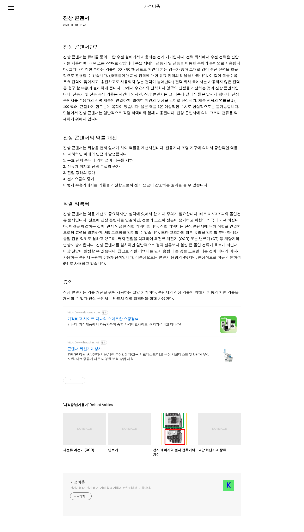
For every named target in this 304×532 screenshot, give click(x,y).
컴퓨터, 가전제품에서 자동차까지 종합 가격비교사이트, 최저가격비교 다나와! (124, 324)
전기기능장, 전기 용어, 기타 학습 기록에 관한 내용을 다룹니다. (110, 487)
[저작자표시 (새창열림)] (87, 380)
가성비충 (152, 6)
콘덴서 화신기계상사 (84, 349)
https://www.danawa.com (83, 312)
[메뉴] (11, 8)
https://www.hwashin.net (83, 342)
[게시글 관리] (80, 380)
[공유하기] (75, 380)
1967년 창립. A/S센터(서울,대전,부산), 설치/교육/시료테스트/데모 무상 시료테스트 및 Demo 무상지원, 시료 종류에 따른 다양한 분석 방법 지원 (138, 357)
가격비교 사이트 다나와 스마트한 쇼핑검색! (103, 319)
